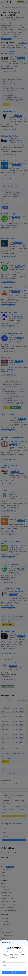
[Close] (26, 942)
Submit (14, 973)
